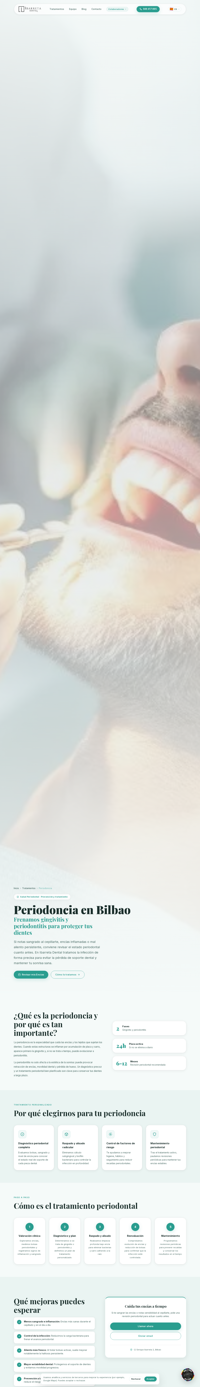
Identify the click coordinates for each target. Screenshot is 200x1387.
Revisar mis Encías (33, 974)
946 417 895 (150, 9)
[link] (188, 1375)
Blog (84, 9)
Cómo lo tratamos (65, 974)
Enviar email (145, 1336)
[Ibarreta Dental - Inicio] (30, 9)
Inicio (16, 888)
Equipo (73, 9)
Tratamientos (57, 9)
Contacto (96, 9)
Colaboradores (116, 9)
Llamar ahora (145, 1326)
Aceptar (150, 1379)
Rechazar (136, 1379)
